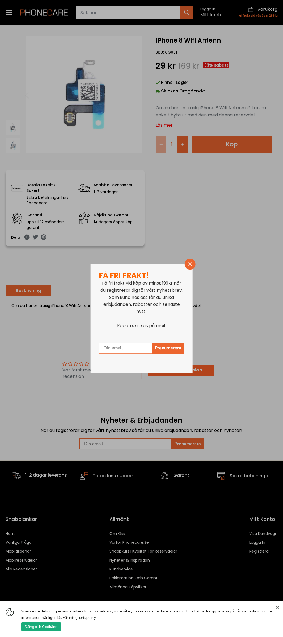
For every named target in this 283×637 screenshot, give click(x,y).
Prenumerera (168, 348)
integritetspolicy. (82, 617)
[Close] (277, 607)
